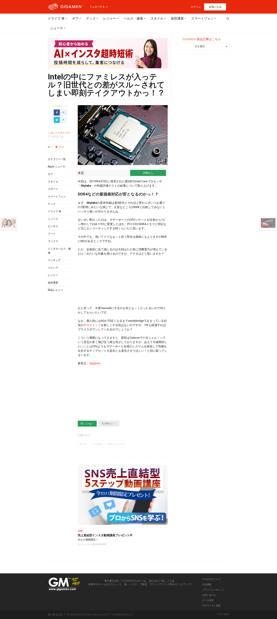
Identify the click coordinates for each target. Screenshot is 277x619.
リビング (53, 267)
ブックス (53, 241)
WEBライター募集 (211, 605)
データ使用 (208, 600)
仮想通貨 (177, 18)
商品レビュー (55, 289)
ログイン (196, 6)
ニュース (56, 28)
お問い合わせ (209, 595)
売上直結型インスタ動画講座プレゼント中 (105, 535)
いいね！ (88, 423)
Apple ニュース (56, 166)
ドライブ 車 (56, 18)
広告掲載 (206, 584)
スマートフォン (202, 18)
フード (51, 233)
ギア (75, 18)
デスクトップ (92, 325)
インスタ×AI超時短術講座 (93, 544)
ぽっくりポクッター (61, 132)
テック (91, 18)
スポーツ (53, 188)
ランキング (54, 260)
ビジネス (53, 226)
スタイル (157, 18)
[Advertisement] (60, 347)
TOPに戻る (223, 614)
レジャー (109, 18)
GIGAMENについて (211, 579)
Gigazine (94, 363)
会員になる (215, 6)
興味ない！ (110, 423)
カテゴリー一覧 (57, 159)
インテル (97, 444)
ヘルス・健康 (133, 18)
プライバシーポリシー (213, 589)
